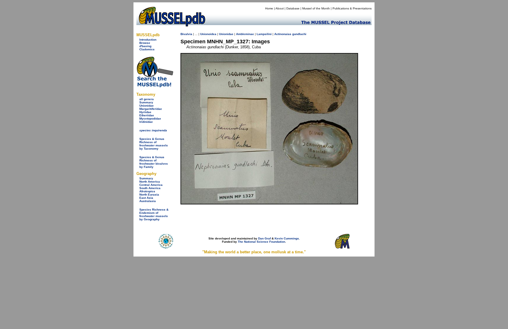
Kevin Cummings (287, 238)
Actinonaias (282, 34)
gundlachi (299, 34)
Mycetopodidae (150, 118)
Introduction (147, 39)
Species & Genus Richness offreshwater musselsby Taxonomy (153, 143)
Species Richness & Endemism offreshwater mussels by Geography (153, 214)
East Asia (146, 197)
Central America (151, 184)
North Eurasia (149, 194)
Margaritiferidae (150, 108)
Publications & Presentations (352, 8)
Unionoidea (208, 34)
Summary (146, 102)
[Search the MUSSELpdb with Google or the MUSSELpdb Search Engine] (154, 86)
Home (269, 8)
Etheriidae (146, 115)
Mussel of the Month (316, 8)
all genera (146, 99)
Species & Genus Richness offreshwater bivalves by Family (153, 162)
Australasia (147, 201)
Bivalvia (186, 34)
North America (149, 181)
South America (150, 188)
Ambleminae (245, 34)
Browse (144, 42)
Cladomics (147, 49)
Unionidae (146, 105)
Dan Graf (264, 238)
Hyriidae (145, 112)
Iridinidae (146, 121)
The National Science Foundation (261, 241)
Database (293, 8)
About (279, 8)
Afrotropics (147, 191)
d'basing (145, 46)
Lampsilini (264, 34)
